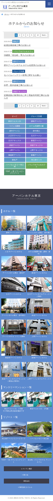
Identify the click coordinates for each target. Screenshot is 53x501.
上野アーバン (14, 150)
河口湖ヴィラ (36, 160)
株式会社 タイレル (25, 487)
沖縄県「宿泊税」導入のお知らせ (19, 55)
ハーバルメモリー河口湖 (15, 166)
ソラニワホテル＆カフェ (36, 166)
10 (38, 35)
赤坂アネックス (36, 145)
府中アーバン (14, 131)
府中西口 (36, 131)
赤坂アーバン (14, 145)
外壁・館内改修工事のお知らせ (18, 85)
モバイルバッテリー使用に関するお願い (22, 75)
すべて (14, 116)
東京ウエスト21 (14, 121)
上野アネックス (36, 150)
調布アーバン (36, 121)
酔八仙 (26, 475)
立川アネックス (14, 140)
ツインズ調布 (14, 126)
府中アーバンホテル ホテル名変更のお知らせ (25, 65)
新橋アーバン (36, 155)
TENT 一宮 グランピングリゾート (15, 172)
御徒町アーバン (14, 155)
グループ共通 (36, 116)
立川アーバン (36, 136)
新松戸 (14, 160)
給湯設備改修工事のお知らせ (17, 45)
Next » (44, 35)
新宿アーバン (36, 140)
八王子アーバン (14, 136)
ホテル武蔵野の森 (36, 126)
